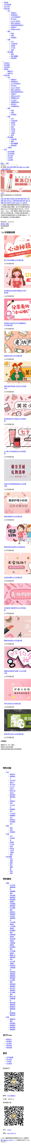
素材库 (6, 2)
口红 (2, 198)
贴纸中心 (10, 73)
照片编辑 (10, 52)
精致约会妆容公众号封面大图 (13, 640)
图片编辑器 (14, 56)
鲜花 (23, 201)
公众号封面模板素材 (12, 887)
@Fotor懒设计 (11, 1095)
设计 (9, 11)
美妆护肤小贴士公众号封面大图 (13, 734)
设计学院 (7, 6)
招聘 (14, 167)
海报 (12, 50)
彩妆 (5, 198)
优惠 (2, 201)
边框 (12, 35)
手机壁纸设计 (15, 106)
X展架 (13, 133)
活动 (17, 167)
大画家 (10, 147)
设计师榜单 (11, 153)
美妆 (8, 198)
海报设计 (14, 13)
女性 (8, 201)
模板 (7, 883)
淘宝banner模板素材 (12, 961)
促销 (19, 198)
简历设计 (14, 104)
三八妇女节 (23, 203)
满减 (22, 198)
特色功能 (7, 8)
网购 (17, 201)
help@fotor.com (11, 1133)
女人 (11, 201)
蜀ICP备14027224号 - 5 (7, 1140)
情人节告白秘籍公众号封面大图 (13, 260)
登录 (2, 163)
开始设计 (7, 63)
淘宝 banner (22, 167)
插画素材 (12, 1025)
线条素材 (12, 1023)
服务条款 (9, 1045)
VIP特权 (10, 158)
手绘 (5, 203)
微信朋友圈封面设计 (17, 25)
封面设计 (14, 27)
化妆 (15, 198)
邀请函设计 (14, 15)
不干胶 (13, 48)
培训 (8, 167)
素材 (9, 31)
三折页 (13, 131)
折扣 (25, 198)
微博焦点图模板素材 (12, 1009)
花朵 (26, 201)
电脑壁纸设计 (15, 102)
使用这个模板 (5, 224)
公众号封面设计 (16, 17)
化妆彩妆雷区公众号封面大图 (13, 577)
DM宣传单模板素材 (12, 918)
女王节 (18, 203)
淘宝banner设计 (15, 29)
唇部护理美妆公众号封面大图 (13, 516)
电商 (20, 201)
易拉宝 (13, 129)
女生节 (13, 203)
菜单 (12, 135)
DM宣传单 (14, 43)
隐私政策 (9, 1047)
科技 (11, 167)
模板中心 (10, 71)
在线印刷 (7, 67)
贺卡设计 (14, 19)
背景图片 (14, 37)
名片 (12, 41)
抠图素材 (12, 1029)
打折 (28, 198)
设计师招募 (7, 4)
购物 (14, 201)
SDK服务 (10, 160)
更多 (5, 149)
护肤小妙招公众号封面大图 (12, 703)
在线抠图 (14, 139)
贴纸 (12, 33)
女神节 (9, 203)
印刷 (9, 39)
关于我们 (9, 1043)
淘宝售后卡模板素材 (12, 967)
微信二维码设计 (16, 23)
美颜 (12, 54)
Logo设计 (14, 100)
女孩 (5, 201)
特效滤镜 (14, 58)
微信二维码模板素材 (12, 998)
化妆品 (12, 198)
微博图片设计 (15, 98)
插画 (2, 203)
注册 (7, 163)
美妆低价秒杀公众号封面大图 (13, 356)
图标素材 (12, 1027)
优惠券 (13, 46)
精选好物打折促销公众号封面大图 (14, 547)
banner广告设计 (15, 21)
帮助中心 (9, 1039)
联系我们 (9, 1041)
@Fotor (9, 1130)
